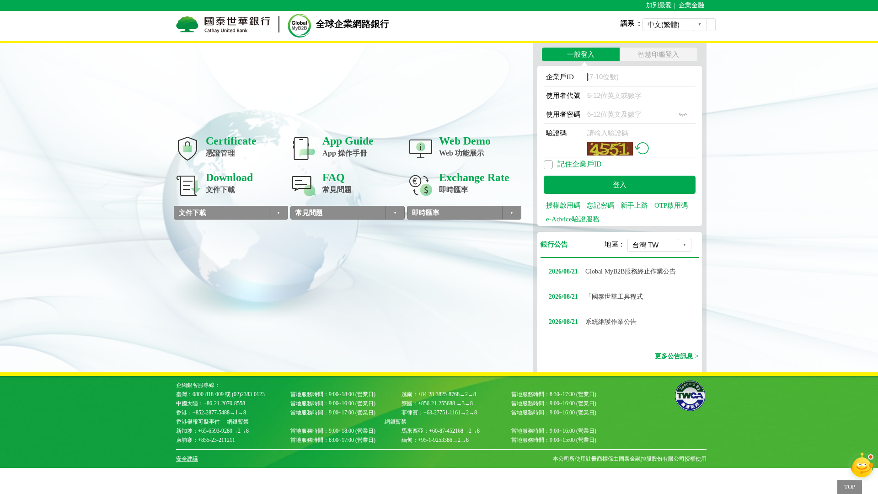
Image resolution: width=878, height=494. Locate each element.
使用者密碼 (563, 114)
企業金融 (691, 5)
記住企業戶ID (579, 164)
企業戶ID (560, 77)
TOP (849, 486)
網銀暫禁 (238, 422)
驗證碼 (556, 133)
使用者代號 (563, 95)
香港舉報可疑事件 (198, 422)
